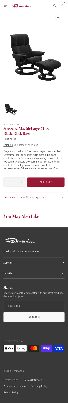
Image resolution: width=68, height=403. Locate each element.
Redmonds (18, 371)
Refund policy (10, 392)
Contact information (14, 386)
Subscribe (34, 316)
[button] (5, 6)
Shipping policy (39, 386)
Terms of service (33, 380)
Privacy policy (10, 380)
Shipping (8, 145)
